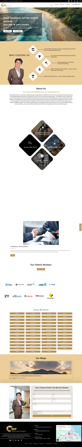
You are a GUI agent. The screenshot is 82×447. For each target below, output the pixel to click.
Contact (68, 4)
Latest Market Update (76, 4)
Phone (34, 398)
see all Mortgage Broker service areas (30, 117)
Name (34, 394)
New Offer (62, 4)
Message (34, 403)
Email (53, 394)
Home (51, 4)
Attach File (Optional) (37, 411)
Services (56, 4)
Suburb (53, 398)
